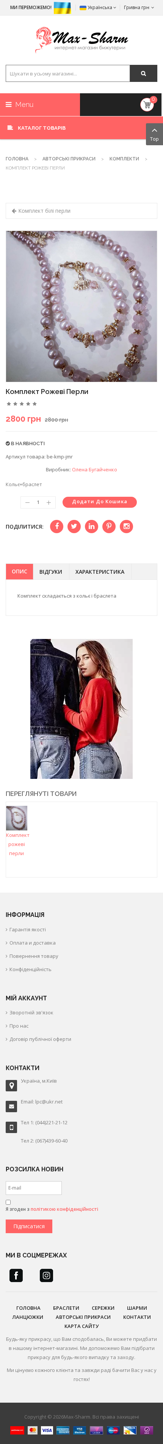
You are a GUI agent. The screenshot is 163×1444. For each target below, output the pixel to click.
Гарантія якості (27, 929)
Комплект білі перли (44, 210)
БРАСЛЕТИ (66, 1307)
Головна (17, 159)
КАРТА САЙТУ (81, 1326)
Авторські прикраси (69, 159)
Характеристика (99, 571)
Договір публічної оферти (40, 1039)
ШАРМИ (137, 1307)
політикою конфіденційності (64, 1209)
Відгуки (50, 571)
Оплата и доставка (32, 942)
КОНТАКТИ (137, 1317)
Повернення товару (33, 956)
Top (154, 138)
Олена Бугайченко (94, 469)
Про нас (18, 1025)
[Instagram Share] (126, 526)
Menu (23, 104)
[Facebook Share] (56, 526)
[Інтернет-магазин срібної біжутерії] (81, 40)
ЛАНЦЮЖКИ (27, 1317)
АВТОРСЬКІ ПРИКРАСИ (83, 1317)
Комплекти (124, 159)
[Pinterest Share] (109, 526)
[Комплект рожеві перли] (16, 817)
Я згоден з (52, 1209)
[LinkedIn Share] (91, 526)
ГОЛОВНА (28, 1307)
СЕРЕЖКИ (103, 1307)
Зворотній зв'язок (31, 1012)
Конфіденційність (30, 969)
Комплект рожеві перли (18, 844)
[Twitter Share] (74, 526)
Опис (19, 571)
